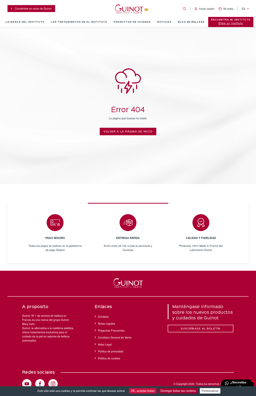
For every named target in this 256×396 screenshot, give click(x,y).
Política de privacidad (110, 351)
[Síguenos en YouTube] (26, 383)
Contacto (103, 316)
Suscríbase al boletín (200, 329)
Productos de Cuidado (132, 22)
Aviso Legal (105, 344)
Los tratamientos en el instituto (79, 22)
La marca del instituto (24, 22)
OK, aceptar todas (143, 390)
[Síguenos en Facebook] (40, 383)
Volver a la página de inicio (128, 132)
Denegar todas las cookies (178, 390)
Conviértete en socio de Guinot (33, 8)
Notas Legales (106, 323)
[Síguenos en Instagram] (53, 383)
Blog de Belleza (191, 22)
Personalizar (210, 390)
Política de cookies (109, 358)
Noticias (164, 22)
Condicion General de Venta (114, 337)
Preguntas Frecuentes (111, 330)
